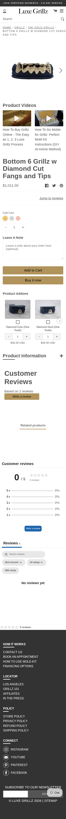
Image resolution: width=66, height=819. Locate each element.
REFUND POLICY (15, 725)
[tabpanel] (33, 587)
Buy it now (33, 280)
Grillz (19, 27)
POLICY (8, 708)
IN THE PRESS (13, 698)
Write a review (22, 396)
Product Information (24, 355)
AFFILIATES (11, 693)
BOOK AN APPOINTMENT (20, 656)
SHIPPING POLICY (16, 730)
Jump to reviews (51, 198)
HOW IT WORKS (14, 644)
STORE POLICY (14, 716)
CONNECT (10, 740)
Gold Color (8, 213)
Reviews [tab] (11, 543)
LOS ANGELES (13, 684)
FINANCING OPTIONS (18, 666)
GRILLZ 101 (11, 688)
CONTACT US (12, 652)
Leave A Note (13, 238)
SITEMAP (50, 800)
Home (7, 27)
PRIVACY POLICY (15, 721)
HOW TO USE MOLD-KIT (20, 661)
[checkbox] (10, 570)
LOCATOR (10, 676)
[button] (33, 491)
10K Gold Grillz (41, 27)
